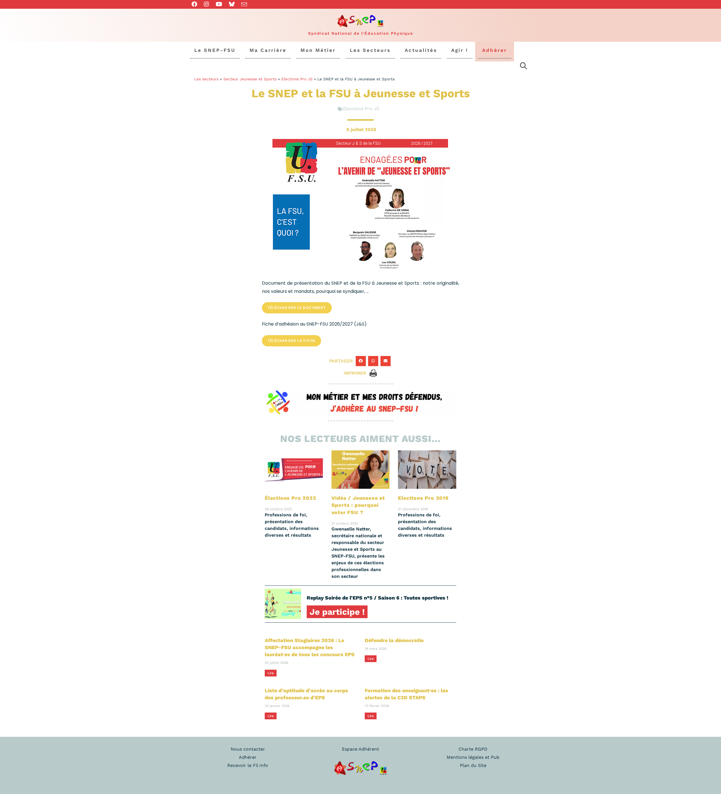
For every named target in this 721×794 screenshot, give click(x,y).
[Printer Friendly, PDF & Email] (373, 372)
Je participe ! (337, 612)
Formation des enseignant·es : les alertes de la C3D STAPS (406, 693)
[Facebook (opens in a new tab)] (196, 4)
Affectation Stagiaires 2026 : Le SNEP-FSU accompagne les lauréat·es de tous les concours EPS (310, 647)
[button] (361, 361)
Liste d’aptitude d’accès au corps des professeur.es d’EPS (306, 693)
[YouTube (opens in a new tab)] (219, 4)
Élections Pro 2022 (290, 498)
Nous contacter (248, 749)
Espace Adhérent (360, 749)
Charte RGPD (473, 749)
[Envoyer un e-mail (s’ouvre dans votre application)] (244, 4)
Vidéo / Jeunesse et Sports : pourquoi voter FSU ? (358, 505)
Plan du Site (473, 765)
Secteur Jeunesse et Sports (250, 79)
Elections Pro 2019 (423, 498)
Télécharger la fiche (291, 340)
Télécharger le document (297, 307)
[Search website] (524, 67)
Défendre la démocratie (394, 640)
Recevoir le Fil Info (247, 765)
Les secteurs (206, 79)
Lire (271, 673)
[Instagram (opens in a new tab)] (206, 4)
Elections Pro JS (297, 79)
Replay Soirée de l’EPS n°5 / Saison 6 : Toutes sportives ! (377, 598)
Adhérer (248, 757)
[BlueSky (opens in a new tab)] (232, 4)
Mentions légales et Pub (473, 757)
